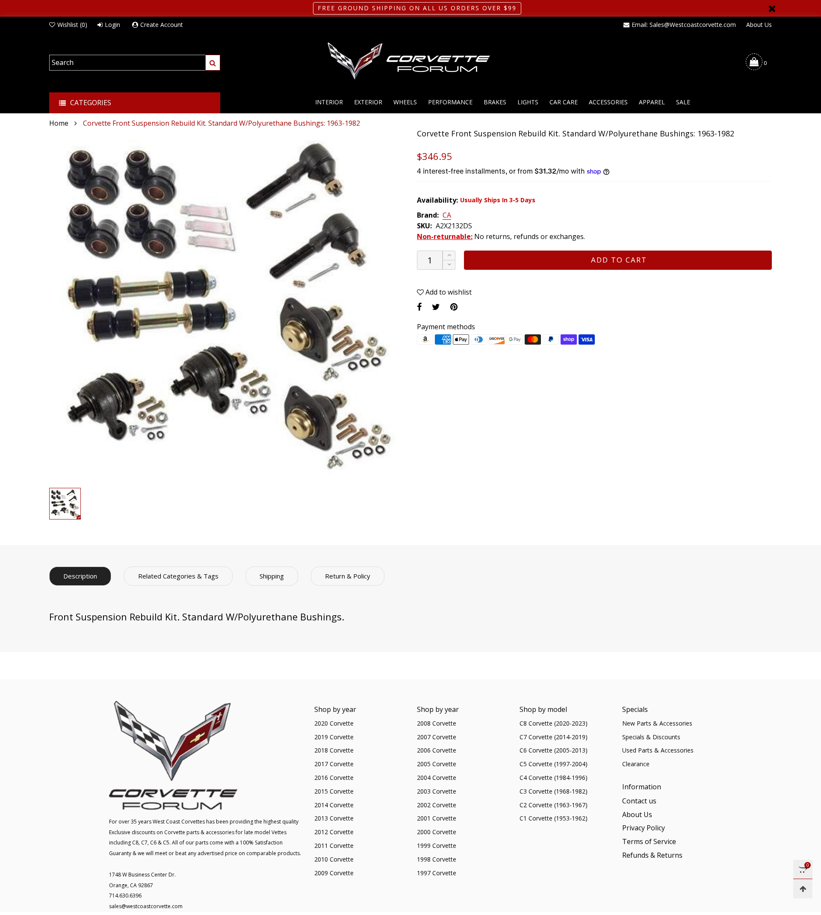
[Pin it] (454, 307)
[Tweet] (436, 307)
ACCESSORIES (608, 102)
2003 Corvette (436, 791)
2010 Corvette (334, 859)
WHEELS (405, 102)
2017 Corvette (334, 764)
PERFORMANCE (450, 102)
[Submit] (212, 63)
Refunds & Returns (652, 855)
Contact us (639, 801)
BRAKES (495, 102)
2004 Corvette (436, 777)
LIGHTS (527, 102)
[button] (449, 265)
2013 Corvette (334, 818)
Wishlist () (72, 25)
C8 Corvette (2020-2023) (554, 723)
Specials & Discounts (651, 737)
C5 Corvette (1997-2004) (554, 764)
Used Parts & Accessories (658, 750)
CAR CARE (563, 102)
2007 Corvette (436, 737)
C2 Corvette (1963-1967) (554, 805)
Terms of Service (649, 841)
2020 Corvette (334, 723)
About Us (759, 25)
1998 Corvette (436, 859)
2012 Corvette (334, 832)
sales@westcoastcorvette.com (146, 906)
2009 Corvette (334, 873)
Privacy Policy (643, 827)
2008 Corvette (436, 723)
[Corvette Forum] (410, 61)
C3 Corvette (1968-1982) (554, 791)
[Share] (419, 307)
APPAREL (652, 102)
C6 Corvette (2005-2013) (554, 750)
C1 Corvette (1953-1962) (554, 818)
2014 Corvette (334, 805)
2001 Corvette (436, 818)
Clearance (636, 764)
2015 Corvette (334, 791)
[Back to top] (802, 888)
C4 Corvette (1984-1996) (554, 777)
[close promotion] (771, 8)
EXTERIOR (368, 102)
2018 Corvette (334, 750)
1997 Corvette (436, 873)
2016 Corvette (334, 777)
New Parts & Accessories (657, 723)
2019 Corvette (334, 737)
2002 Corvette (436, 805)
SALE (683, 102)
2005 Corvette (436, 764)
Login (112, 25)
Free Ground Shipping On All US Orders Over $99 (417, 8)
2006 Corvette (436, 750)
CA (447, 215)
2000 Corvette (436, 832)
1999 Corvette (436, 845)
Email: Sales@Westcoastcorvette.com (684, 25)
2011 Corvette (334, 845)
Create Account (161, 25)
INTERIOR (329, 102)
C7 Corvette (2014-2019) (554, 737)
